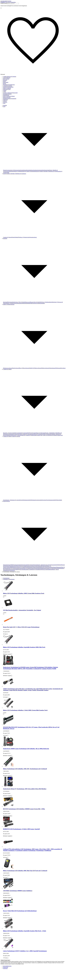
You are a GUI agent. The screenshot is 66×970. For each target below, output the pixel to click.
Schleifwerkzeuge (19, 568)
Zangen (49, 567)
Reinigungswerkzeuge (7, 368)
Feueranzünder (11, 434)
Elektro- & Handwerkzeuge (12, 303)
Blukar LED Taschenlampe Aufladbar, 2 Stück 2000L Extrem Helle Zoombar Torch (25, 710)
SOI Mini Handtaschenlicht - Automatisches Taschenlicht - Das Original (22, 610)
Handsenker (11, 566)
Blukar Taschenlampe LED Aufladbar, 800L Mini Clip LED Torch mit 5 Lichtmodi (25, 870)
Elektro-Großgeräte (7, 88)
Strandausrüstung (33, 237)
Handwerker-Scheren (43, 567)
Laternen (44, 500)
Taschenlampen (6, 578)
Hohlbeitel (59, 564)
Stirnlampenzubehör (27, 500)
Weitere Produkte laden (5, 960)
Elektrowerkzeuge (45, 368)
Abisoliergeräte (25, 569)
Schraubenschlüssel (15, 569)
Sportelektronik (23, 170)
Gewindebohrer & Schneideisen (34, 569)
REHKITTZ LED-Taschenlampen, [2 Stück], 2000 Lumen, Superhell (21, 829)
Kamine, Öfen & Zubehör (20, 302)
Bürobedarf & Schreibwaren (9, 84)
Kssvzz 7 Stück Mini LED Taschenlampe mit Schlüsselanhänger (20, 910)
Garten (4, 91)
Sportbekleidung (30, 170)
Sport (4, 103)
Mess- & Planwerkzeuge (24, 368)
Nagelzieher (27, 567)
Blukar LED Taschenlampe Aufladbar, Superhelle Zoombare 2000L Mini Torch (24, 647)
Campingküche (19, 432)
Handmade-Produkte (7, 93)
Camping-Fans (60, 435)
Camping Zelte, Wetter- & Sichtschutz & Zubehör (46, 435)
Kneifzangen (53, 567)
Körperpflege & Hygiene (36, 434)
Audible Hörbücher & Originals (9, 76)
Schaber (32, 568)
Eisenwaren (27, 302)
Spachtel (39, 566)
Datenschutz (5, 967)
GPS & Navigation (32, 432)
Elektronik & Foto (7, 89)
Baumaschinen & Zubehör (35, 302)
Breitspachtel (44, 566)
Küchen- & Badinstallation (46, 302)
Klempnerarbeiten (21, 303)
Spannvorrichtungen (11, 570)
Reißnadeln (43, 568)
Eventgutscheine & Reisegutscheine (13, 170)
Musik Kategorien (6, 97)
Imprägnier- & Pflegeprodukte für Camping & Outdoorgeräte (24, 435)
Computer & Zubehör (7, 85)
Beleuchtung (5, 82)
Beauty (4, 81)
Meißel (12, 564)
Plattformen (5, 99)
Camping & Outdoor (7, 237)
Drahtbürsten (49, 569)
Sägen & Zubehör (27, 568)
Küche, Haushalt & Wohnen (9, 96)
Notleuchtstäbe (59, 500)
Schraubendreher (37, 568)
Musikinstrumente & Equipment (9, 98)
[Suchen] (1, 8)
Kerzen (21, 500)
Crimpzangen (16, 564)
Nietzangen (58, 567)
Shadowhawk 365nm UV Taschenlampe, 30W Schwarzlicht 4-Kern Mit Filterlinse (24, 789)
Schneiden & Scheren (49, 568)
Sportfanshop (36, 170)
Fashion (4, 90)
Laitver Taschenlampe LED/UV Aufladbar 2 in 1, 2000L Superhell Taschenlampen (25, 951)
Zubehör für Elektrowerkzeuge (35, 368)
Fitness (4, 170)
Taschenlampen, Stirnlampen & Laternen (11, 500)
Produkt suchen (4, 3)
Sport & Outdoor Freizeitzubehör (29, 171)
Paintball (16, 237)
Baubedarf (5, 302)
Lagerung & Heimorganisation (38, 303)
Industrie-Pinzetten (30, 566)
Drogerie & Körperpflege (8, 87)
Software (5, 100)
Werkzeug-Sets (44, 569)
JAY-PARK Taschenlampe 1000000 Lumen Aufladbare (17, 890)
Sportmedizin (41, 170)
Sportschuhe (46, 170)
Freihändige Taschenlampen (9, 579)
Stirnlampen (33, 500)
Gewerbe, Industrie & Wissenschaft (10, 92)
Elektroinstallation (11, 302)
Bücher (4, 83)
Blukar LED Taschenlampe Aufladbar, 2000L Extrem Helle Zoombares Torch (23, 593)
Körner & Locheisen (12, 568)
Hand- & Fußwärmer (40, 432)
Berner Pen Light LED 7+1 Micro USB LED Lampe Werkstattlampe (21, 627)
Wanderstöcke (9, 435)
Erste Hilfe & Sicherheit (46, 434)
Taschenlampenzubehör (51, 500)
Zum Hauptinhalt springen (6, 1)
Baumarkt (5, 80)
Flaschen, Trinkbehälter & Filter (51, 432)
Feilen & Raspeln (30, 564)
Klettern (13, 237)
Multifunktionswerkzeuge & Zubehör (17, 567)
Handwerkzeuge (15, 368)
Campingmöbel (25, 432)
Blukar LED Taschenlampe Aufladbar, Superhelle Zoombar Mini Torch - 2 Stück (24, 931)
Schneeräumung (52, 368)
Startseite (5, 105)
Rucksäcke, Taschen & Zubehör (9, 432)
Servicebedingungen (7, 966)
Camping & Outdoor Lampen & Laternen (22, 434)
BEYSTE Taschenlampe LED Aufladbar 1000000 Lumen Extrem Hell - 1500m (24, 809)
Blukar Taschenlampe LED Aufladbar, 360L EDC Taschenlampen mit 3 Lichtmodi (25, 768)
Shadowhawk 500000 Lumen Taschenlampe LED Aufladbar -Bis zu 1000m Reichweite (26, 748)
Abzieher (36, 566)
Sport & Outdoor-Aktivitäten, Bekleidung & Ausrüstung (47, 171)
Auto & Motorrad (6, 77)
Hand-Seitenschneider (34, 567)
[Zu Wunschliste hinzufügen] (3, 597)
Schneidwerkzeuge (23, 564)
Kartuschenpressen (7, 564)
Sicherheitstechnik (28, 303)
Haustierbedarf (6, 95)
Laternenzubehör (39, 500)
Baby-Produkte (6, 78)
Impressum (5, 968)
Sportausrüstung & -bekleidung (16, 171)
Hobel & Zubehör (22, 566)
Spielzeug (5, 102)
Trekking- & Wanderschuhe (24, 237)
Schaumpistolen (54, 564)
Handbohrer (16, 566)
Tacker (20, 569)
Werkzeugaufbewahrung (60, 368)
